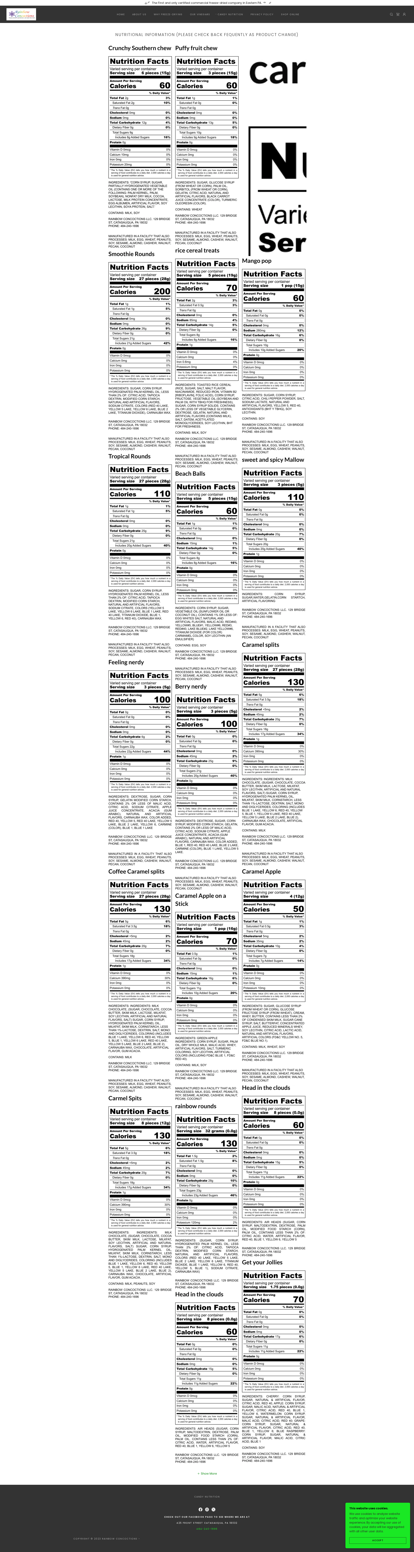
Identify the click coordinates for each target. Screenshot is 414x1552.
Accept (377, 1540)
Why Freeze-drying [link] (168, 14)
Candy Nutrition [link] (230, 14)
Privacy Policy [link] (262, 14)
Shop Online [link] (290, 14)
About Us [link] (139, 14)
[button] (404, 14)
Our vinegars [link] (200, 14)
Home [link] (121, 14)
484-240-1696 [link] (207, 1529)
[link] (21, 14)
